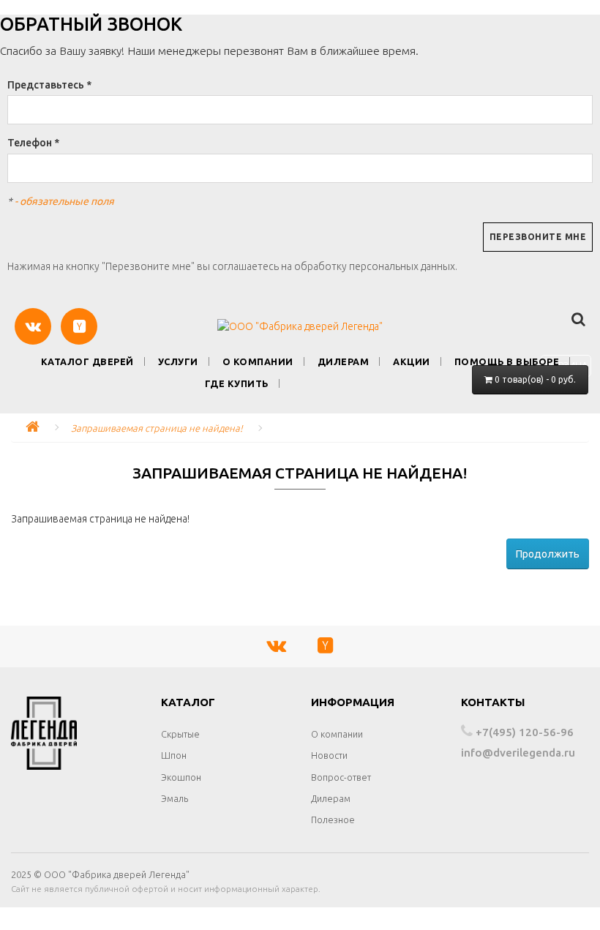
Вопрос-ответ (341, 777)
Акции (411, 361)
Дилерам (344, 361)
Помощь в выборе (507, 361)
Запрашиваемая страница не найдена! (157, 428)
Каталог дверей (87, 361)
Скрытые (180, 734)
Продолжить (548, 554)
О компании (257, 361)
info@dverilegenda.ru (518, 752)
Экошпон (181, 777)
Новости (329, 755)
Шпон (174, 755)
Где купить (237, 383)
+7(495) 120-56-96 (523, 732)
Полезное (333, 819)
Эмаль (174, 798)
